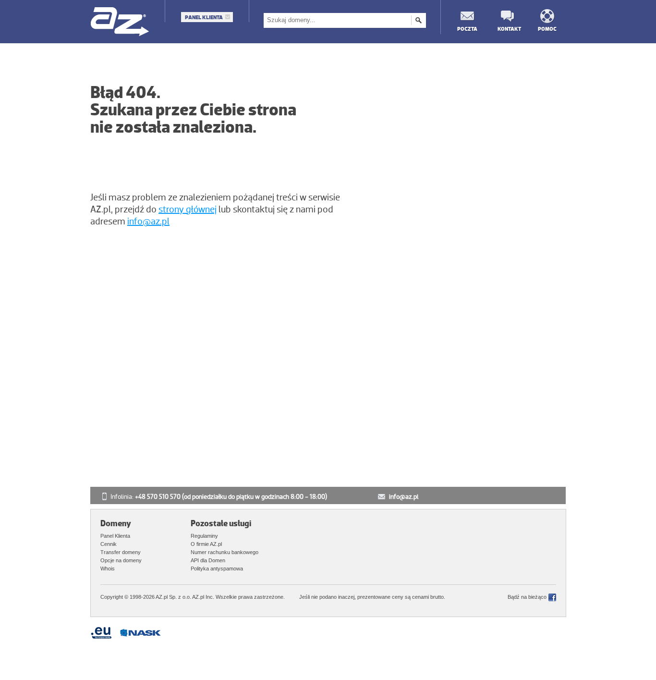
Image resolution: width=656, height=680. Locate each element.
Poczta (466, 28)
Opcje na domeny (121, 560)
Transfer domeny (120, 552)
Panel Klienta (204, 17)
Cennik (108, 544)
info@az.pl (148, 221)
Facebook (552, 597)
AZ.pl (120, 22)
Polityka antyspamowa (217, 568)
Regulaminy (204, 536)
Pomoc (547, 28)
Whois (107, 568)
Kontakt (507, 28)
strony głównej (187, 209)
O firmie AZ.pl (206, 544)
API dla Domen (208, 560)
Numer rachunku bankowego (224, 552)
